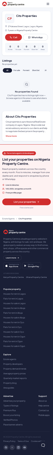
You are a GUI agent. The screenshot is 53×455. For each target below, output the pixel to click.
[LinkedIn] (18, 447)
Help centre (43, 405)
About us (42, 401)
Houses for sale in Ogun (14, 346)
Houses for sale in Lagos (14, 303)
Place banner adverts (13, 424)
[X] (12, 447)
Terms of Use (23, 441)
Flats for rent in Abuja (13, 313)
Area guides (8, 387)
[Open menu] (48, 4)
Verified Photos (10, 420)
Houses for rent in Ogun (14, 336)
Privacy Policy (9, 441)
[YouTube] (24, 447)
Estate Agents (8, 219)
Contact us (43, 410)
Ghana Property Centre (36, 277)
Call (15, 37)
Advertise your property (14, 401)
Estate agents (9, 359)
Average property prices (14, 373)
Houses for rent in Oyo (13, 322)
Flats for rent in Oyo (12, 327)
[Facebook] (5, 447)
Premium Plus (9, 410)
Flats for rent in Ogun (13, 341)
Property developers (13, 364)
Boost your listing (11, 415)
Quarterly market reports (15, 378)
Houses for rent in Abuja (14, 308)
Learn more (11, 258)
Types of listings (10, 405)
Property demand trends (14, 368)
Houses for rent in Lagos (14, 294)
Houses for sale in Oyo (13, 332)
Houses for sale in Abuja (14, 317)
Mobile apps (44, 415)
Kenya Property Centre (13, 277)
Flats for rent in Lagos (13, 298)
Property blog (10, 383)
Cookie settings (38, 441)
